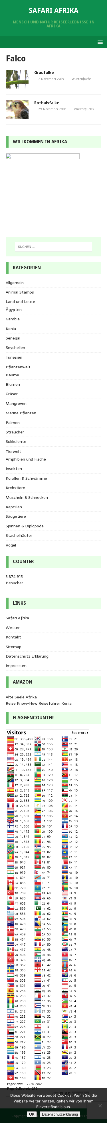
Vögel (11, 545)
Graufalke (44, 72)
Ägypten (14, 309)
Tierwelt (13, 451)
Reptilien (14, 507)
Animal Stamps (20, 292)
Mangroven (16, 403)
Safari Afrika (17, 618)
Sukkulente (16, 441)
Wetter (13, 627)
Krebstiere (15, 488)
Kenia (11, 329)
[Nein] (100, 1105)
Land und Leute (20, 301)
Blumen (13, 384)
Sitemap (13, 647)
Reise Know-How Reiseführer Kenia (39, 703)
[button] (99, 42)
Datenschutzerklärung (60, 1114)
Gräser (12, 394)
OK (32, 1114)
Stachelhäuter (19, 535)
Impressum (16, 665)
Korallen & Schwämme (26, 478)
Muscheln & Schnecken (27, 497)
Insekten (14, 468)
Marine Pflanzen (21, 413)
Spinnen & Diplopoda (25, 526)
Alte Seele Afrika (21, 697)
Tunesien (14, 357)
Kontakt (13, 637)
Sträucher (15, 432)
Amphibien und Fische (26, 459)
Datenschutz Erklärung (27, 656)
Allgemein (15, 283)
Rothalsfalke (46, 103)
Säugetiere (16, 516)
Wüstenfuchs (81, 78)
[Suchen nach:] (54, 247)
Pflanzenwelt (18, 367)
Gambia (13, 319)
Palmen (13, 422)
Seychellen (15, 347)
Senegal (13, 338)
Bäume (12, 375)
